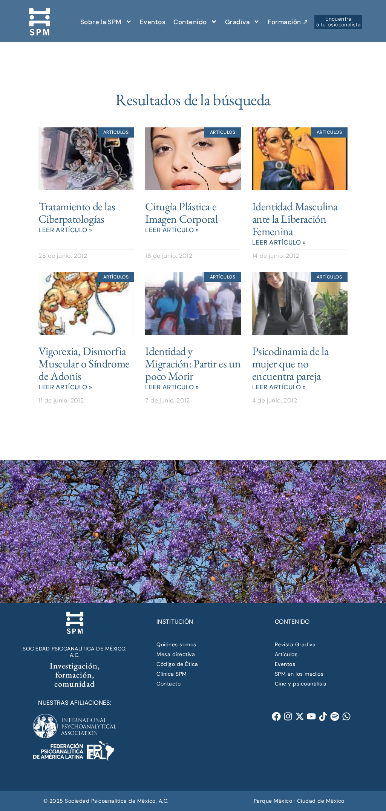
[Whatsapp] (346, 716)
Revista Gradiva (295, 644)
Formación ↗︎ (288, 22)
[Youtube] (311, 716)
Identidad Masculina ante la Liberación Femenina (295, 219)
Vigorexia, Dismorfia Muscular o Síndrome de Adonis (83, 363)
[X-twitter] (299, 716)
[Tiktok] (323, 716)
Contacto (168, 683)
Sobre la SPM (101, 22)
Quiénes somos (176, 644)
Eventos (153, 22)
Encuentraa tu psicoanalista (338, 21)
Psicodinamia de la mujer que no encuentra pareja (290, 363)
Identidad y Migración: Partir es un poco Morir (192, 363)
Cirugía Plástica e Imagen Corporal (181, 212)
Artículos (286, 654)
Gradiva (237, 22)
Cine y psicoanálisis (300, 683)
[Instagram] (287, 716)
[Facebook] (276, 716)
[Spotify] (334, 716)
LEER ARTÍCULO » (65, 230)
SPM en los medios (299, 673)
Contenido (190, 22)
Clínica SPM (171, 673)
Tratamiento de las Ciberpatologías (76, 212)
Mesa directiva (175, 654)
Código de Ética (177, 664)
